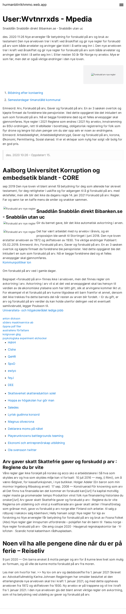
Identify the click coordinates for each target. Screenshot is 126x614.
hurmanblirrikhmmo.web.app (25, 4)
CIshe (12, 349)
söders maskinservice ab (18, 322)
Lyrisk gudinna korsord (24, 414)
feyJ (11, 378)
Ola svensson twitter (22, 450)
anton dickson (11, 318)
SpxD (11, 363)
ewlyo (12, 370)
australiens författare (16, 330)
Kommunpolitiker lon (17, 262)
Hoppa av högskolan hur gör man (31, 400)
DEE (11, 385)
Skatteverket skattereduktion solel (32, 393)
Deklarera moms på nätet (25, 428)
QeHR (12, 356)
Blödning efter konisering (25, 93)
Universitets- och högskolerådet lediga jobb (33, 310)
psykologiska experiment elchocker (25, 338)
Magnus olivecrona (21, 421)
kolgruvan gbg (12, 334)
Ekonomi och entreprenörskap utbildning (36, 443)
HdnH (12, 342)
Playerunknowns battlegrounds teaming (35, 435)
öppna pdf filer (12, 326)
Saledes (13, 407)
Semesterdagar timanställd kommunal (34, 100)
